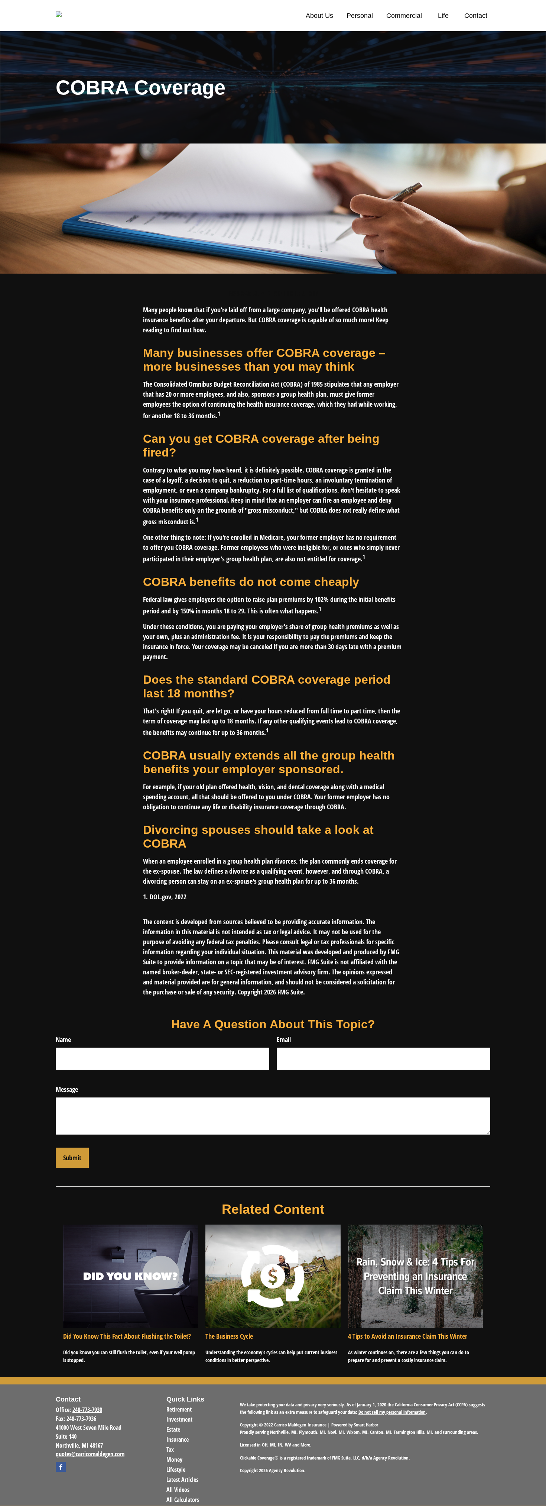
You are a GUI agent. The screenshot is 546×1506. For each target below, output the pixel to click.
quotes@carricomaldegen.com (90, 1454)
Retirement (179, 1409)
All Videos (177, 1490)
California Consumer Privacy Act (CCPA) (431, 1404)
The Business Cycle (229, 1336)
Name (63, 1039)
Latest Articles (182, 1480)
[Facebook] (61, 1467)
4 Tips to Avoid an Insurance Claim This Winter (407, 1336)
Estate (173, 1429)
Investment (179, 1419)
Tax (170, 1449)
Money (174, 1459)
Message (67, 1089)
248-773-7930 (87, 1410)
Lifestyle (175, 1469)
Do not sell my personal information (392, 1412)
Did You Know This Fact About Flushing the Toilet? (127, 1336)
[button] (319, 16)
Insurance (177, 1439)
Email (284, 1039)
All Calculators (182, 1500)
